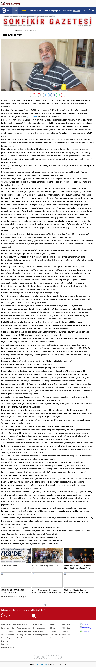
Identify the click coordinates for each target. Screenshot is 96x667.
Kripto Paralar (55, 634)
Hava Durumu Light (8, 625)
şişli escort (32, 116)
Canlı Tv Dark (22, 625)
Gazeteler (66, 634)
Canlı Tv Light (6, 638)
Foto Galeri (66, 625)
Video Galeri (66, 628)
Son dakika (71, 10)
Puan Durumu (38, 631)
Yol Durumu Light (7, 631)
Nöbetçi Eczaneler (24, 634)
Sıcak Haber (66, 638)
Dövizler (53, 628)
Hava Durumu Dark (8, 628)
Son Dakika (21, 638)
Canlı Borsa (37, 625)
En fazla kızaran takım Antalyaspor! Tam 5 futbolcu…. (46, 10)
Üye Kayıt (4, 644)
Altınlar (52, 625)
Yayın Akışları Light (24, 628)
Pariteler (53, 638)
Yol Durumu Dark (7, 634)
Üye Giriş (4, 641)
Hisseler (53, 631)
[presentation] (9, 10)
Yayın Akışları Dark (24, 631)
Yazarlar (65, 631)
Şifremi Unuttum (7, 648)
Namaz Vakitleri (39, 628)
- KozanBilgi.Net (42, 664)
